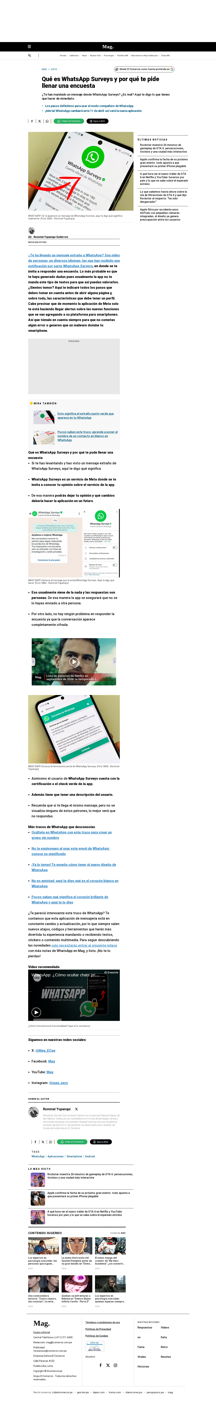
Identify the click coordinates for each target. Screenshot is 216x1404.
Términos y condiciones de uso (102, 1322)
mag (170, 1392)
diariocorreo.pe (134, 1392)
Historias (143, 1366)
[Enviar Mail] (30, 237)
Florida (63, 56)
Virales (142, 1356)
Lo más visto (39, 1169)
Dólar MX (165, 56)
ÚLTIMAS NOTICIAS (153, 139)
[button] (36, 1012)
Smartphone (74, 1156)
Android (90, 1156)
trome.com (115, 1392)
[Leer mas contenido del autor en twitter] (76, 1109)
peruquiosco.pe (155, 1392)
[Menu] (31, 46)
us (139, 1337)
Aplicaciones (56, 1156)
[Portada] (41, 1329)
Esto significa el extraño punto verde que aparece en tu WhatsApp (86, 415)
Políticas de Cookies (96, 1336)
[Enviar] (30, 56)
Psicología (109, 56)
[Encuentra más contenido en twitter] (39, 121)
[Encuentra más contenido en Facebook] (32, 121)
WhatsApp (38, 1156)
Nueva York (95, 56)
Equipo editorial (41, 1332)
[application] (74, 995)
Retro (164, 1347)
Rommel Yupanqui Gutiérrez (51, 237)
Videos (165, 1327)
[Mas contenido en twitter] (108, 1365)
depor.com (99, 1392)
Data (164, 1337)
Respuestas (145, 1327)
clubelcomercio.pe (62, 1392)
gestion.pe (83, 1392)
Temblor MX (122, 56)
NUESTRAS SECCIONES (148, 1322)
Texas (84, 56)
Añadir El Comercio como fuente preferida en (144, 69)
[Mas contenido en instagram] (115, 1365)
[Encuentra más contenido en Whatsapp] (47, 121)
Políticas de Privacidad (98, 1329)
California (74, 56)
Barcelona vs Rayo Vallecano (144, 56)
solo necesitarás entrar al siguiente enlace (84, 945)
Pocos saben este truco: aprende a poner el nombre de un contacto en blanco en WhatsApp (88, 436)
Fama (141, 1347)
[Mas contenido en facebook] (100, 1365)
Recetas (166, 1356)
